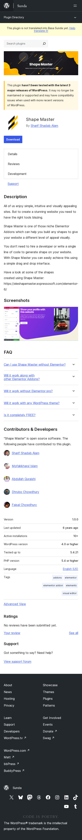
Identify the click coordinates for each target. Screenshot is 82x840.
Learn (8, 718)
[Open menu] (76, 5)
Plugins (48, 698)
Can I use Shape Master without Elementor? (35, 364)
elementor (71, 577)
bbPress (11, 764)
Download (13, 139)
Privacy (9, 705)
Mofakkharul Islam (25, 466)
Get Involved (52, 718)
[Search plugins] (44, 43)
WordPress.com (17, 750)
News (8, 692)
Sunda (17, 788)
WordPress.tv (15, 738)
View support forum (17, 661)
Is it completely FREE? (19, 415)
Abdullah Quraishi (23, 479)
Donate (50, 731)
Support (13, 184)
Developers (12, 731)
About (8, 685)
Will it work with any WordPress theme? (31, 403)
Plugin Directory (14, 17)
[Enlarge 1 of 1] (73, 312)
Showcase (50, 685)
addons (57, 577)
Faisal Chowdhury (24, 505)
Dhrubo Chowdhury (25, 492)
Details (12, 154)
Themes (48, 692)
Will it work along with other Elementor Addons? (22, 377)
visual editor (70, 593)
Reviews (14, 164)
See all (73, 633)
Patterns (49, 705)
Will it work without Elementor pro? (28, 391)
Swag (49, 738)
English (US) (70, 568)
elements (71, 585)
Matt (9, 757)
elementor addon (53, 585)
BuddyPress (14, 771)
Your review (12, 633)
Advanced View (15, 604)
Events (48, 724)
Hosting (9, 698)
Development (17, 174)
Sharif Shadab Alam (44, 126)
